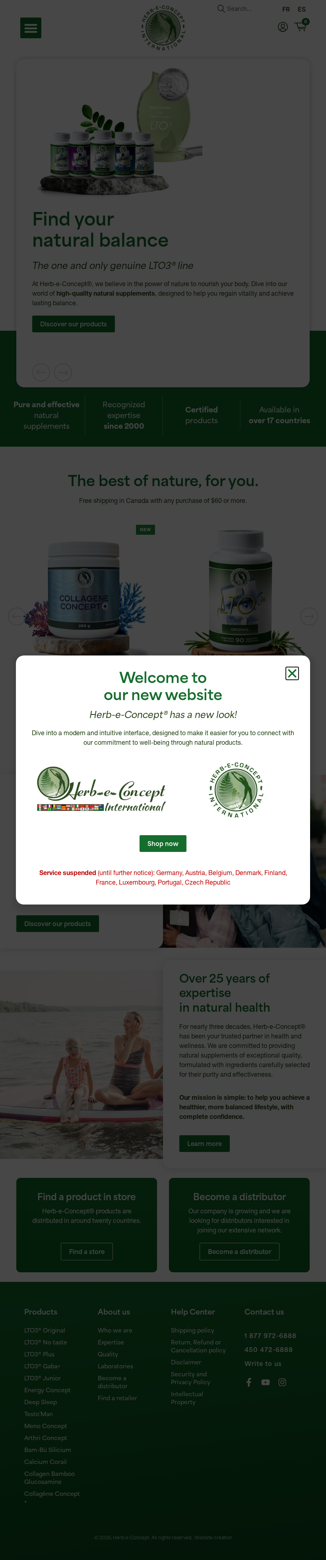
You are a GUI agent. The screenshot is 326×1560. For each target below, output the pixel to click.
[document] (163, 780)
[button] (292, 673)
